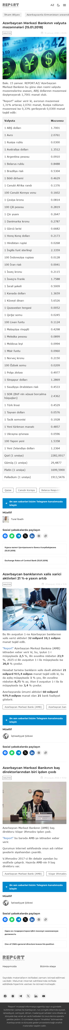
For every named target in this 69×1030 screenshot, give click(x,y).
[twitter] (25, 536)
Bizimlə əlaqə (48, 966)
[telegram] (18, 536)
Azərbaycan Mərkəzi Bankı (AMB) (23, 707)
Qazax (8, 490)
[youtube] (43, 996)
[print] (38, 536)
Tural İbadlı (17, 519)
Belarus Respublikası (53, 490)
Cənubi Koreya (26, 490)
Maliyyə (7, 33)
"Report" (8, 648)
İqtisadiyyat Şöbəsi (22, 736)
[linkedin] (32, 536)
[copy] (45, 536)
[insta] (12, 996)
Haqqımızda (10, 966)
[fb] (5, 536)
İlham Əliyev (12, 14)
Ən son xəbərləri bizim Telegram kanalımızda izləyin (36, 503)
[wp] (11, 536)
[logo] (11, 5)
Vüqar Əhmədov (57, 873)
